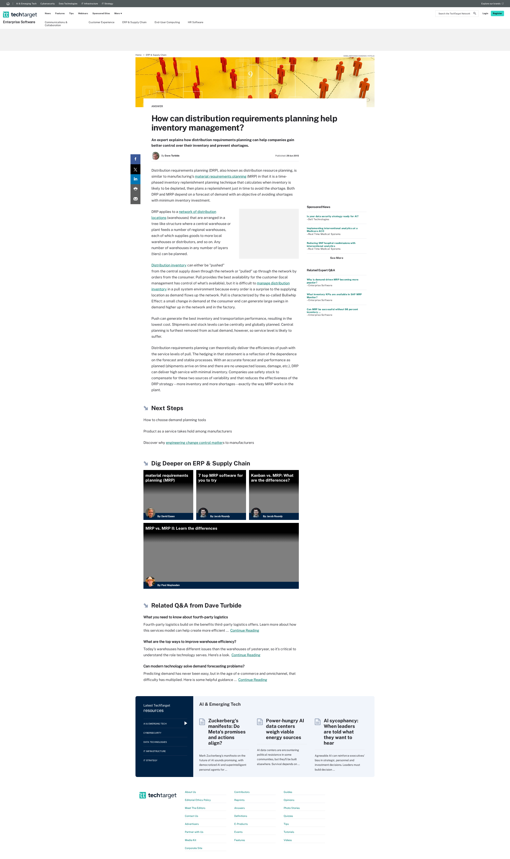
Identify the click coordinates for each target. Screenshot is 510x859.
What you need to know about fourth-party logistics (185, 617)
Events (238, 831)
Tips (71, 13)
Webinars (83, 13)
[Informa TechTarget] (8, 3)
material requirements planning (220, 176)
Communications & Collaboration (56, 23)
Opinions (289, 800)
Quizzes (288, 815)
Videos (288, 840)
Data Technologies (68, 3)
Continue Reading (244, 630)
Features (60, 13)
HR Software (195, 22)
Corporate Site (193, 848)
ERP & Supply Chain (134, 22)
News (48, 13)
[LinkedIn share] (135, 179)
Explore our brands (491, 3)
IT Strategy (107, 3)
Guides (288, 792)
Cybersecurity (47, 3)
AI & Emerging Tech (26, 3)
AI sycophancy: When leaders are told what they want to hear (341, 732)
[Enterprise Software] (20, 9)
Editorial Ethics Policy (198, 800)
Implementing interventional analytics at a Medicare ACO (332, 230)
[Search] (474, 14)
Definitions (240, 815)
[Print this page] (135, 189)
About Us (190, 792)
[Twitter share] (135, 169)
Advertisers (192, 823)
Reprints (239, 800)
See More (336, 257)
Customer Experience (101, 22)
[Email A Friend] (135, 199)
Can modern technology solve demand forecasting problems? (193, 666)
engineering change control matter (194, 442)
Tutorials (289, 831)
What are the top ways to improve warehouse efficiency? (189, 641)
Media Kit (190, 840)
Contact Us (191, 815)
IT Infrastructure (89, 3)
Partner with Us (194, 831)
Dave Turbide (172, 155)
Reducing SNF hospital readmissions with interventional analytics (331, 244)
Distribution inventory (168, 265)
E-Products (241, 823)
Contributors (242, 792)
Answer (157, 106)
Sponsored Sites (101, 13)
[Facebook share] (135, 159)
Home (138, 55)
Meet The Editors (195, 808)
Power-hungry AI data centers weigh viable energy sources (285, 729)
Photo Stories (292, 808)
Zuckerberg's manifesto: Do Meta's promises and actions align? (227, 732)
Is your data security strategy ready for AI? (333, 216)
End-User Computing (167, 22)
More (117, 13)
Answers (239, 808)
